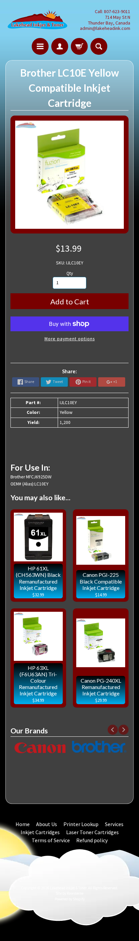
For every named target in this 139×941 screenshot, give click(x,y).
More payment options (70, 339)
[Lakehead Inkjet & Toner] (37, 20)
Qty (69, 273)
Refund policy (92, 840)
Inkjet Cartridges (40, 832)
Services (114, 824)
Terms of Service (51, 840)
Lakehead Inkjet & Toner (68, 888)
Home (23, 824)
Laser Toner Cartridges (92, 832)
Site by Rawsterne (69, 893)
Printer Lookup (81, 824)
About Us (46, 824)
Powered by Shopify (70, 899)
